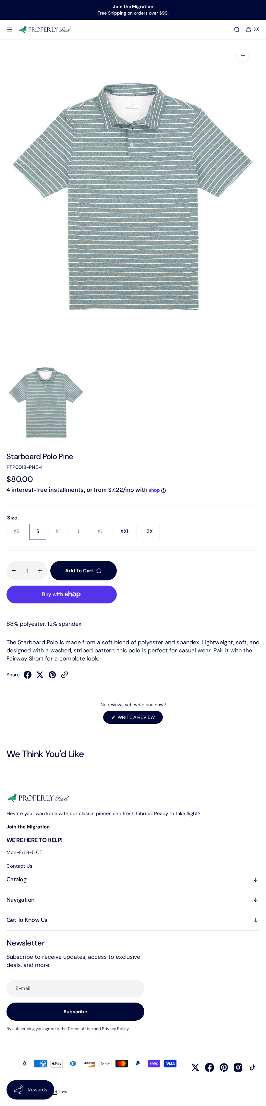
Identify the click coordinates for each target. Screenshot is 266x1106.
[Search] (237, 29)
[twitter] (40, 677)
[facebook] (27, 677)
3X (153, 534)
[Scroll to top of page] (255, 1095)
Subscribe (75, 1011)
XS (19, 534)
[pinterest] (52, 677)
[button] (9, 29)
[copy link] (64, 677)
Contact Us (19, 866)
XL (103, 534)
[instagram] (238, 1067)
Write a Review (139, 719)
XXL (128, 534)
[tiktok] (252, 1067)
